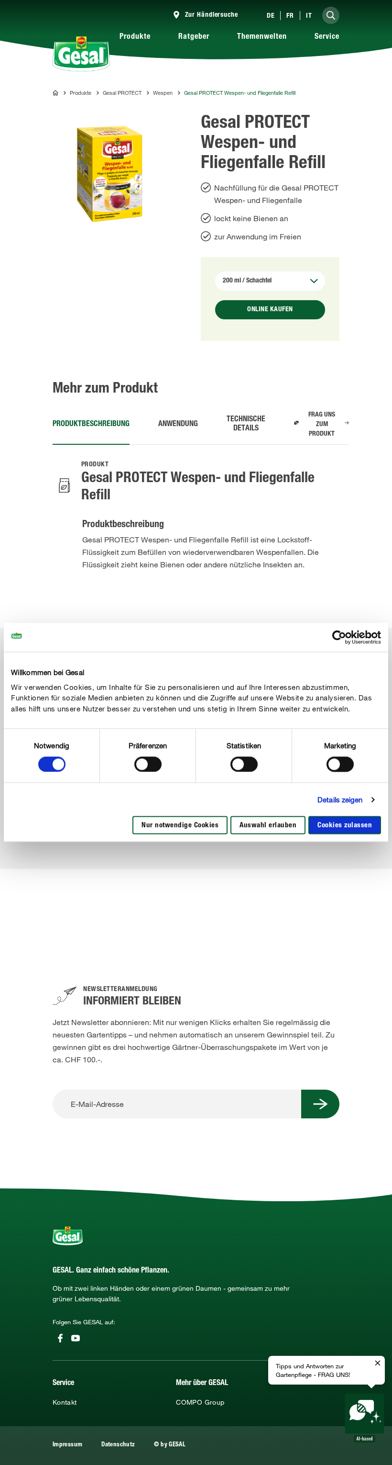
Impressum (67, 1445)
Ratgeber (193, 37)
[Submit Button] (320, 1104)
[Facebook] (60, 1338)
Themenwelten (262, 37)
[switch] (148, 764)
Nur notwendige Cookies (180, 826)
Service (327, 37)
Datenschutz (118, 1445)
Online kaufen (270, 309)
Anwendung (178, 424)
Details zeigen (339, 799)
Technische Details (246, 424)
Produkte (135, 37)
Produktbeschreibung (91, 424)
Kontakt (65, 1402)
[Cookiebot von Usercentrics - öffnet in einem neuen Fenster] (339, 637)
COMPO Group (200, 1402)
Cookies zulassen (344, 826)
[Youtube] (75, 1338)
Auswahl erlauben (268, 826)
